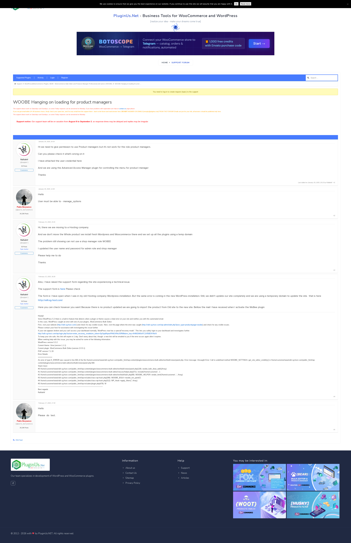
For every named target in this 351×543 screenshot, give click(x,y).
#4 (334, 396)
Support (185, 468)
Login (52, 78)
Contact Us (131, 473)
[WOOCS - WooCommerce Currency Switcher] (259, 477)
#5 (334, 429)
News (183, 473)
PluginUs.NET (45, 533)
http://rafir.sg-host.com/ (50, 300)
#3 (334, 270)
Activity (41, 78)
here (62, 288)
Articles (184, 478)
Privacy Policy (132, 483)
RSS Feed (19, 440)
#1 (334, 182)
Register (64, 78)
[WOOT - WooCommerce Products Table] (259, 505)
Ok (236, 4)
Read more (245, 4)
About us (130, 468)
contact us (122, 108)
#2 (334, 215)
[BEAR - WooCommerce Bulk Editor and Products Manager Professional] (313, 477)
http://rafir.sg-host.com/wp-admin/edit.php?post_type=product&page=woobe (172, 325)
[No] (347, 4)
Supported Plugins (23, 78)
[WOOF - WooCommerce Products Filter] (313, 505)
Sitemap (129, 478)
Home (165, 62)
